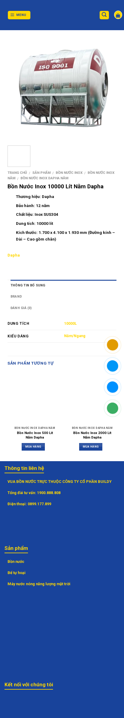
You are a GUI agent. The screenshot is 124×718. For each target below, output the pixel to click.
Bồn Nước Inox (69, 173)
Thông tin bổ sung (28, 285)
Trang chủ (17, 173)
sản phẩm (41, 173)
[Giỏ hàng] (118, 15)
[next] (106, 87)
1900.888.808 (48, 492)
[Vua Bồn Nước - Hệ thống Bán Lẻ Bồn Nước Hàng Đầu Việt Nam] (62, 15)
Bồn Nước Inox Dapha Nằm (44, 178)
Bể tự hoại (17, 572)
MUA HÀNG (33, 446)
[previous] (20, 87)
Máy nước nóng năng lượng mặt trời (39, 584)
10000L (70, 323)
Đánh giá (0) (21, 308)
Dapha (14, 255)
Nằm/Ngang (74, 336)
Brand (16, 296)
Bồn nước (16, 561)
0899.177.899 (39, 504)
